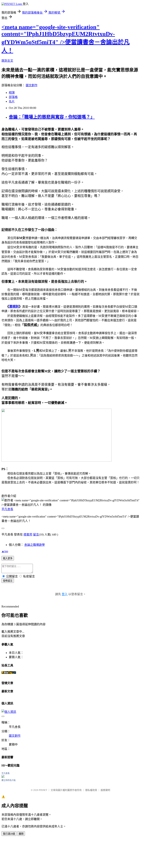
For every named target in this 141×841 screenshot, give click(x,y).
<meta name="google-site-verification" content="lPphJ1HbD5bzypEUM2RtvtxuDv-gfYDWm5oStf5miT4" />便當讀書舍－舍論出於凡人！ (65, 39)
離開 (21, 833)
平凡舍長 (7, 509)
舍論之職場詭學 (34, 544)
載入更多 (7, 558)
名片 (12, 101)
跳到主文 (7, 60)
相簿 (12, 92)
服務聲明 (105, 790)
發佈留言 (7, 580)
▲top (4, 551)
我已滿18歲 (9, 833)
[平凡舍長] (2, 776)
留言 (36, 534)
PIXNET (43, 790)
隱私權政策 (91, 790)
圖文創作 (31, 85)
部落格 (13, 97)
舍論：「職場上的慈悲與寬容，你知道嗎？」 (52, 117)
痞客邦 (28, 534)
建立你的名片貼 (8, 780)
